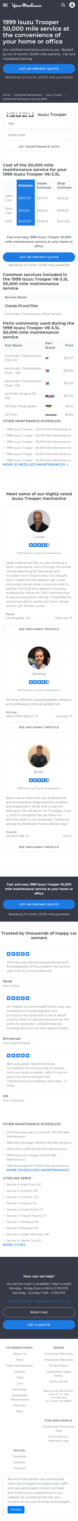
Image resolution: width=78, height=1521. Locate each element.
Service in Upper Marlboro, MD (28, 1234)
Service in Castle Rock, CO (25, 1209)
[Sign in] (72, 5)
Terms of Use (58, 1381)
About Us (19, 1353)
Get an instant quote (39, 68)
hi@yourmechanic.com (52, 1301)
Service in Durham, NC (22, 1191)
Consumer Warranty (58, 1353)
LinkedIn (19, 1462)
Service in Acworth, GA (22, 1197)
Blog (19, 1411)
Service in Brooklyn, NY (23, 1228)
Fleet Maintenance (19, 1365)
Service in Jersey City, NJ (24, 1240)
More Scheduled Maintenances (34, 464)
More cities (14, 1245)
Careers (19, 1371)
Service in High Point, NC (24, 1184)
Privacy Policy (58, 1365)
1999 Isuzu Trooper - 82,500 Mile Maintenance (39, 454)
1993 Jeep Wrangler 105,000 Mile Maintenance (39, 1142)
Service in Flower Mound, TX (26, 1216)
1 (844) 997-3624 (20, 1301)
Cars (19, 1383)
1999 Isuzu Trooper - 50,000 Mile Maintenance (39, 435)
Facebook (20, 1456)
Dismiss (16, 1509)
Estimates (19, 1389)
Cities (19, 1377)
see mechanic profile (39, 629)
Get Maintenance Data (39, 146)
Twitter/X (19, 1468)
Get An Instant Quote (39, 257)
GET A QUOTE (39, 1324)
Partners (19, 1405)
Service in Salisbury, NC (23, 1222)
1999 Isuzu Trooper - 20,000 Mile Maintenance (39, 429)
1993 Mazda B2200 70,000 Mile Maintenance (38, 1166)
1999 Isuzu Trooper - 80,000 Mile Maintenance (39, 448)
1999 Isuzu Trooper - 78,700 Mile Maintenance (39, 441)
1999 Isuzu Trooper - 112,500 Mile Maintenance (39, 460)
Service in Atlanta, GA (22, 1203)
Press (19, 1360)
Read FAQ (39, 1312)
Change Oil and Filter (21, 305)
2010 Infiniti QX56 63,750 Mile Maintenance (37, 1149)
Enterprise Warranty (58, 1360)
